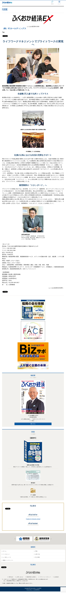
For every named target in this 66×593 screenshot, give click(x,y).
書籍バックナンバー (8, 560)
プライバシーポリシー (45, 577)
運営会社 (11, 577)
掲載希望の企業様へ (31, 577)
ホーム (4, 551)
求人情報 (37, 557)
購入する (33, 424)
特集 (36, 551)
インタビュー (6, 554)
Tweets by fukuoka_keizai (33, 519)
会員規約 (56, 577)
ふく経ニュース (7, 557)
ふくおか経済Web (7, 2)
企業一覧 (37, 554)
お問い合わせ (19, 577)
